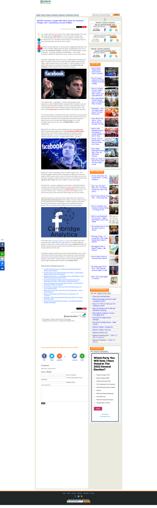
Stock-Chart (70, 15)
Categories (111, 22)
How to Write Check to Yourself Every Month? (99, 257)
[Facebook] (2, 244)
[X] (2, 249)
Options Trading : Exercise (102, 330)
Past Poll (96, 351)
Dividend (99, 293)
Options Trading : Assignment (103, 327)
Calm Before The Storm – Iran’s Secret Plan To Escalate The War (98, 121)
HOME (38, 15)
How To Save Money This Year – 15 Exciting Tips (100, 197)
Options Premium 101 (100, 333)
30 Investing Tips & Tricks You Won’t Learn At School (100, 228)
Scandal (60, 321)
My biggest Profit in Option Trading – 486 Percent (99, 248)
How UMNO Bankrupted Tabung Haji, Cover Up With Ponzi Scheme (98, 152)
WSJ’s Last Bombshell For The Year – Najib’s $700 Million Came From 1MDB (100, 219)
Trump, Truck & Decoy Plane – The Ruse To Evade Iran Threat (98, 141)
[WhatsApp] (2, 254)
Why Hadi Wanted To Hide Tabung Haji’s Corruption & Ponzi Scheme (98, 101)
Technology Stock (69, 321)
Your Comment (45, 385)
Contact (48, 15)
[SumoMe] (2, 268)
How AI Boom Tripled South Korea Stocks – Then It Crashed (97, 70)
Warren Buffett (104, 351)
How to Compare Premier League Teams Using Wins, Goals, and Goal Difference (97, 91)
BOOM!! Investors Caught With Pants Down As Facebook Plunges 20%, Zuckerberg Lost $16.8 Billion (60, 22)
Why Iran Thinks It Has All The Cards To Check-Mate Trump (98, 161)
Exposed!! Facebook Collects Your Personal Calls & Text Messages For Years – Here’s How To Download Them (62, 280)
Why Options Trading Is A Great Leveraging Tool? (103, 314)
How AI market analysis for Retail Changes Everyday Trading (98, 81)
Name (68, 375)
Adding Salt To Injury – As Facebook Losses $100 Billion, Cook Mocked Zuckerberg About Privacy (64, 276)
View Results (105, 414)
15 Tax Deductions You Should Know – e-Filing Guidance (99, 177)
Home (64, 493)
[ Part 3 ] (101, 337)
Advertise (54, 15)
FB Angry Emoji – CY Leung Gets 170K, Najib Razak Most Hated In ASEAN (100, 239)
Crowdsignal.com (105, 416)
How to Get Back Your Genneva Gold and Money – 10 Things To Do (100, 208)
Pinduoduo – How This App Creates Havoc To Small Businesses (97, 111)
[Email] (2, 258)
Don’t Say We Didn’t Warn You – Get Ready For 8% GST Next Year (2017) (99, 188)
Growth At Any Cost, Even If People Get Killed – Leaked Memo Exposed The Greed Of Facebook (63, 273)
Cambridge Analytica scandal (60, 240)
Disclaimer (62, 15)
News (108, 293)
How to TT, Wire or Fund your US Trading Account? (104, 305)
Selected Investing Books (101, 296)
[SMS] (2, 263)
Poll (92, 351)
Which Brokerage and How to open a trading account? (104, 300)
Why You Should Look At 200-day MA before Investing (104, 309)
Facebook (47, 319)
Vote (98, 409)
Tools (104, 293)
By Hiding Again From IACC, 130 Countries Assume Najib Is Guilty (99, 268)
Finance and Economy (57, 319)
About (43, 15)
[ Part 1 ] (113, 335)
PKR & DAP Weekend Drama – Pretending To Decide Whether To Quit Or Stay (98, 132)
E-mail (68, 377)
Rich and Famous (52, 321)
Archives (105, 22)
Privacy (76, 15)
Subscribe (98, 22)
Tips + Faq (93, 293)
